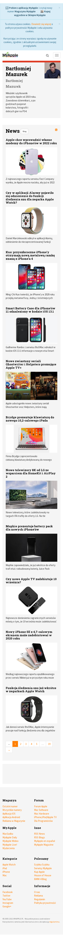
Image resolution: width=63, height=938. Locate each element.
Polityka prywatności (45, 902)
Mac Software (41, 809)
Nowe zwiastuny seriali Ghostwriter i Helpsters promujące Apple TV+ (31, 364)
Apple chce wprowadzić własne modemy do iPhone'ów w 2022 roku (31, 141)
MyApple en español (44, 841)
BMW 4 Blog (40, 879)
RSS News (39, 833)
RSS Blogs (39, 837)
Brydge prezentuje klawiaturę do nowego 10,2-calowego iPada (30, 419)
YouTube (7, 899)
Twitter (6, 895)
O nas (37, 892)
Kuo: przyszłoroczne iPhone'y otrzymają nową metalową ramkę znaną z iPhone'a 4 (30, 255)
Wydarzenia (9, 848)
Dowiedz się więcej (41, 24)
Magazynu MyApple (25, 11)
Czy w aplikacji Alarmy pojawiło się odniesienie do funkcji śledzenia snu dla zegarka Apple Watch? (30, 198)
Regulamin (39, 899)
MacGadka (8, 833)
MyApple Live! (10, 844)
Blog (24, 131)
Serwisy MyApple (43, 868)
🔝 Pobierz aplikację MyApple (21, 7)
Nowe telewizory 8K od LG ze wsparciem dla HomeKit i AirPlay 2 (31, 473)
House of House (42, 875)
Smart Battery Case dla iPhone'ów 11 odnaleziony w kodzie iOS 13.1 (30, 310)
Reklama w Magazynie (14, 820)
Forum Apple (40, 806)
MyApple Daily (10, 837)
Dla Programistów (43, 820)
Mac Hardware (41, 813)
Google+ (7, 906)
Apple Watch (9, 864)
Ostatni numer (10, 806)
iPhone (6, 871)
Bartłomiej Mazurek (18, 71)
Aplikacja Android (11, 817)
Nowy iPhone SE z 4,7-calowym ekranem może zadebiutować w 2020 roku (29, 635)
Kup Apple (39, 871)
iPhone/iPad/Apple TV (45, 817)
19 (49, 744)
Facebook (8, 892)
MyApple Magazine (43, 844)
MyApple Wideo (10, 841)
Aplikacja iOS (9, 813)
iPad (5, 868)
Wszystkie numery (12, 809)
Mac (5, 875)
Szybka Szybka (41, 864)
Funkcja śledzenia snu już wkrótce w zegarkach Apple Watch (31, 689)
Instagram (8, 902)
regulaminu (54, 921)
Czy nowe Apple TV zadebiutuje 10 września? (31, 580)
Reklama (38, 895)
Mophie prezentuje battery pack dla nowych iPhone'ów (29, 527)
